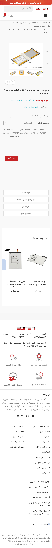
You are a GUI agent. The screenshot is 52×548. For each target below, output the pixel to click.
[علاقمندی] (47, 51)
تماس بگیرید (11, 158)
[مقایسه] (47, 57)
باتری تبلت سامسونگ (31, 107)
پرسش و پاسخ (16, 100)
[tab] (26, 192)
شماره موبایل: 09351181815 (13, 336)
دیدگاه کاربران (29, 100)
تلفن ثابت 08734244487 (36, 336)
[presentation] (48, 264)
